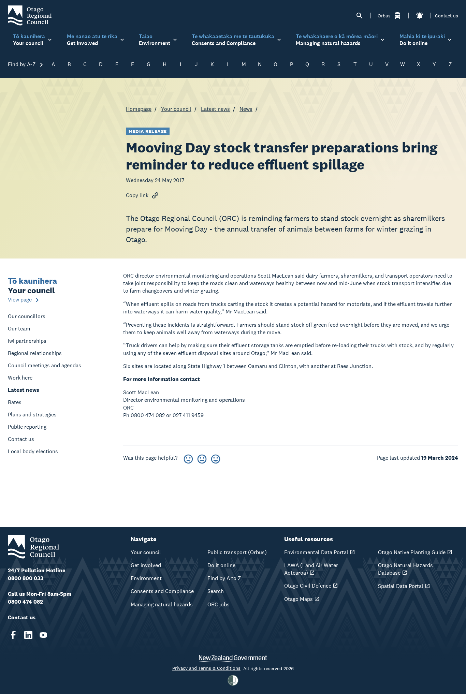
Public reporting (27, 426)
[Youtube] (43, 635)
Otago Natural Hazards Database (405, 569)
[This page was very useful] (215, 457)
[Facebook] (13, 635)
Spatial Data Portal (400, 586)
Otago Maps (298, 599)
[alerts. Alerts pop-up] (419, 16)
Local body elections (33, 451)
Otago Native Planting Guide (412, 552)
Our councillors (26, 316)
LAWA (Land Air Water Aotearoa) (311, 569)
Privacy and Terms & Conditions (206, 668)
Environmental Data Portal (316, 552)
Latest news (215, 109)
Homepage (138, 109)
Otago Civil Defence (307, 585)
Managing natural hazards (162, 604)
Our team (19, 328)
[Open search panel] (359, 16)
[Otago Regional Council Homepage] (30, 15)
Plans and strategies (32, 414)
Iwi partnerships (27, 340)
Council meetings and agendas (44, 365)
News (245, 109)
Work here (20, 377)
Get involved (146, 565)
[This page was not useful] (188, 457)
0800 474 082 (25, 601)
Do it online (221, 565)
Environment (146, 578)
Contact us (446, 15)
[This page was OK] (201, 457)
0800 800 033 (25, 578)
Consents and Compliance (162, 591)
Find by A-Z (22, 64)
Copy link (137, 195)
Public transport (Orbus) (237, 552)
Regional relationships (35, 353)
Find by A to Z (224, 578)
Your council (176, 109)
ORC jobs (218, 604)
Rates (14, 402)
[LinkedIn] (28, 635)
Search (215, 591)
